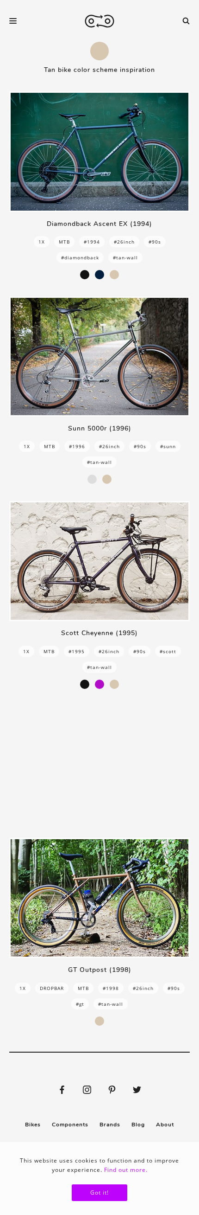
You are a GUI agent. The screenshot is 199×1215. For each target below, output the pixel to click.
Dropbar (52, 988)
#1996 (77, 446)
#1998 (111, 988)
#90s (155, 241)
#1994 (92, 241)
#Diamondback (80, 257)
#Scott (168, 651)
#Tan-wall (125, 257)
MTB (64, 241)
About (165, 1124)
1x (41, 241)
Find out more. (126, 1170)
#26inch (124, 241)
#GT (80, 1004)
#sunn (168, 446)
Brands (110, 1124)
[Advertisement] (99, 764)
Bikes (33, 1124)
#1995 (76, 651)
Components (70, 1124)
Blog (138, 1124)
